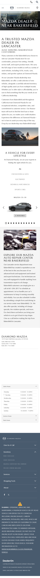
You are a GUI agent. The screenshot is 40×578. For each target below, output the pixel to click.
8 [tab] (24, 223)
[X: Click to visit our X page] (8, 495)
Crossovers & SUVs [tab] (20, 174)
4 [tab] (14, 223)
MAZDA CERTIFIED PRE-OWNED (15, 464)
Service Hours (7, 416)
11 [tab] (32, 223)
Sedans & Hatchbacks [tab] (20, 184)
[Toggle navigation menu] (2, 8)
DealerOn (18, 564)
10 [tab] (29, 223)
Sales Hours (6, 386)
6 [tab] (19, 223)
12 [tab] (34, 223)
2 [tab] (8, 223)
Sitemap (24, 564)
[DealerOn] (8, 561)
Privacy (30, 564)
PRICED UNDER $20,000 (12, 468)
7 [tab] (21, 223)
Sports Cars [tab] (20, 190)
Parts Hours (6, 420)
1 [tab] (6, 223)
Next (36, 207)
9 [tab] (26, 223)
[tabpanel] (20, 207)
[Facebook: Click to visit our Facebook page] (4, 495)
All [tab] (20, 169)
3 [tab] (11, 223)
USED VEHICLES (9, 460)
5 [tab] (16, 223)
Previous (3, 207)
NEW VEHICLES (9, 456)
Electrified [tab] (20, 179)
